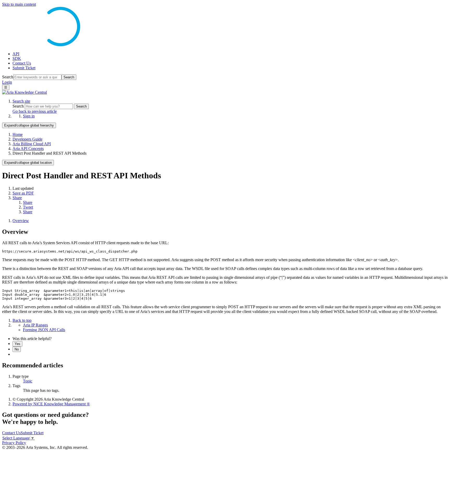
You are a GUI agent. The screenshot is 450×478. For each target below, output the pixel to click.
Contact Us (21, 63)
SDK (16, 58)
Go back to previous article (34, 111)
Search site (21, 101)
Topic (27, 381)
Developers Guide (27, 139)
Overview (20, 220)
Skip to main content (19, 4)
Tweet (28, 207)
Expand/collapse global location (28, 163)
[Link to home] (24, 92)
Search (7, 77)
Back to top (22, 320)
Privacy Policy (14, 443)
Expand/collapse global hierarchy (29, 125)
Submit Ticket (23, 68)
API (15, 54)
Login (7, 82)
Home (17, 134)
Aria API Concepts (28, 148)
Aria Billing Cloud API (31, 144)
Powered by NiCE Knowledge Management (51, 404)
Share (17, 198)
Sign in (29, 116)
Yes (17, 344)
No (17, 349)
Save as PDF (23, 193)
